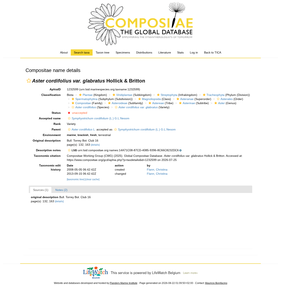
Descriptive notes (48, 150)
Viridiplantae (124, 94)
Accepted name (50, 118)
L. (84, 129)
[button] (29, 80)
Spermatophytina (86, 99)
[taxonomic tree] (76, 179)
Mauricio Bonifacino (216, 283)
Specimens (123, 52)
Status (56, 112)
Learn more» (190, 273)
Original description (47, 140)
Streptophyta (169, 94)
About (64, 52)
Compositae (83, 103)
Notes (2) (61, 190)
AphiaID (55, 89)
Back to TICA (212, 52)
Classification (51, 94)
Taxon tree (102, 52)
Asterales (227, 99)
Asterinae (189, 103)
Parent (56, 129)
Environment (52, 135)
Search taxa (81, 52)
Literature (164, 52)
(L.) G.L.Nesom (100, 118)
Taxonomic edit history (50, 167)
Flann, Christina (157, 169)
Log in (194, 52)
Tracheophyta (215, 94)
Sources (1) (40, 190)
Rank (57, 123)
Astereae (158, 103)
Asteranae (187, 99)
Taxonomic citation (47, 155)
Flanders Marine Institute (123, 283)
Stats (180, 52)
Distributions (144, 52)
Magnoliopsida (151, 99)
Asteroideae (119, 103)
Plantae (88, 94)
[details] (95, 144)
